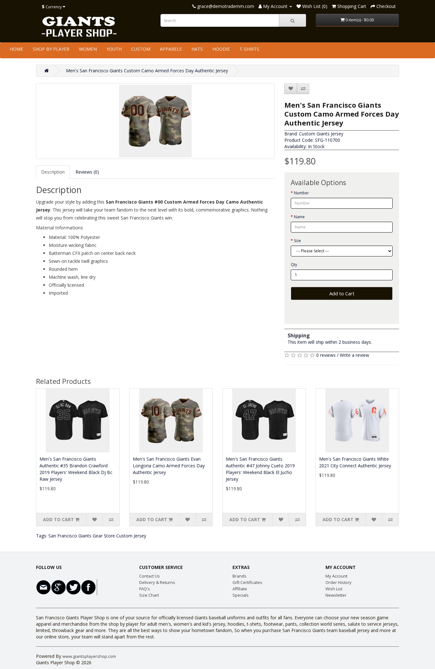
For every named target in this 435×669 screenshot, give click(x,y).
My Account (336, 576)
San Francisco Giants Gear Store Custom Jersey (97, 536)
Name (299, 216)
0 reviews (326, 355)
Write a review (354, 355)
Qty (294, 264)
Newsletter (335, 595)
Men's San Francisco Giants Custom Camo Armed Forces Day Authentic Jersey (147, 71)
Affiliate (239, 589)
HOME (16, 49)
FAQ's (144, 589)
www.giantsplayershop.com (89, 656)
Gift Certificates (247, 582)
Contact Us (149, 576)
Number (301, 193)
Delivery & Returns (157, 582)
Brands (239, 576)
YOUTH (114, 49)
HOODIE (221, 49)
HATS (197, 49)
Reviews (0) (87, 172)
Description (53, 172)
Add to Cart (341, 293)
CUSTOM (140, 49)
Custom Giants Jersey (321, 134)
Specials (240, 595)
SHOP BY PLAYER (51, 49)
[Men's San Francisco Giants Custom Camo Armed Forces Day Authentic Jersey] (155, 121)
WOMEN (88, 49)
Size (297, 240)
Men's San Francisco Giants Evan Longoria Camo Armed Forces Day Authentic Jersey (169, 465)
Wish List (333, 589)
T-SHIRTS (249, 49)
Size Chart (149, 595)
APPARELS (171, 49)
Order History (338, 582)
